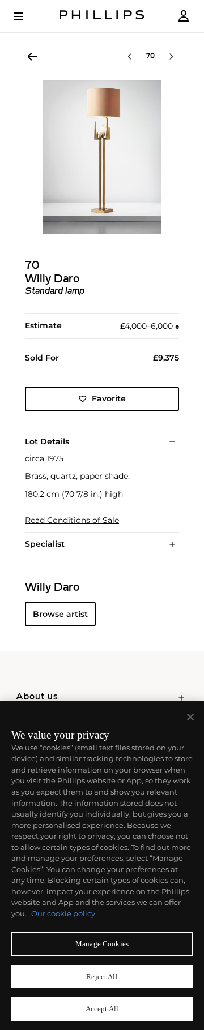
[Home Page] (102, 16)
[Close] (190, 717)
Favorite (109, 398)
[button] (102, 157)
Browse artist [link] (60, 614)
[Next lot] (171, 57)
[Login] (183, 16)
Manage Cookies (102, 943)
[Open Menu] (26, 16)
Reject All (101, 976)
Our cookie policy (63, 913)
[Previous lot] (130, 57)
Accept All (102, 1009)
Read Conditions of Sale (72, 520)
